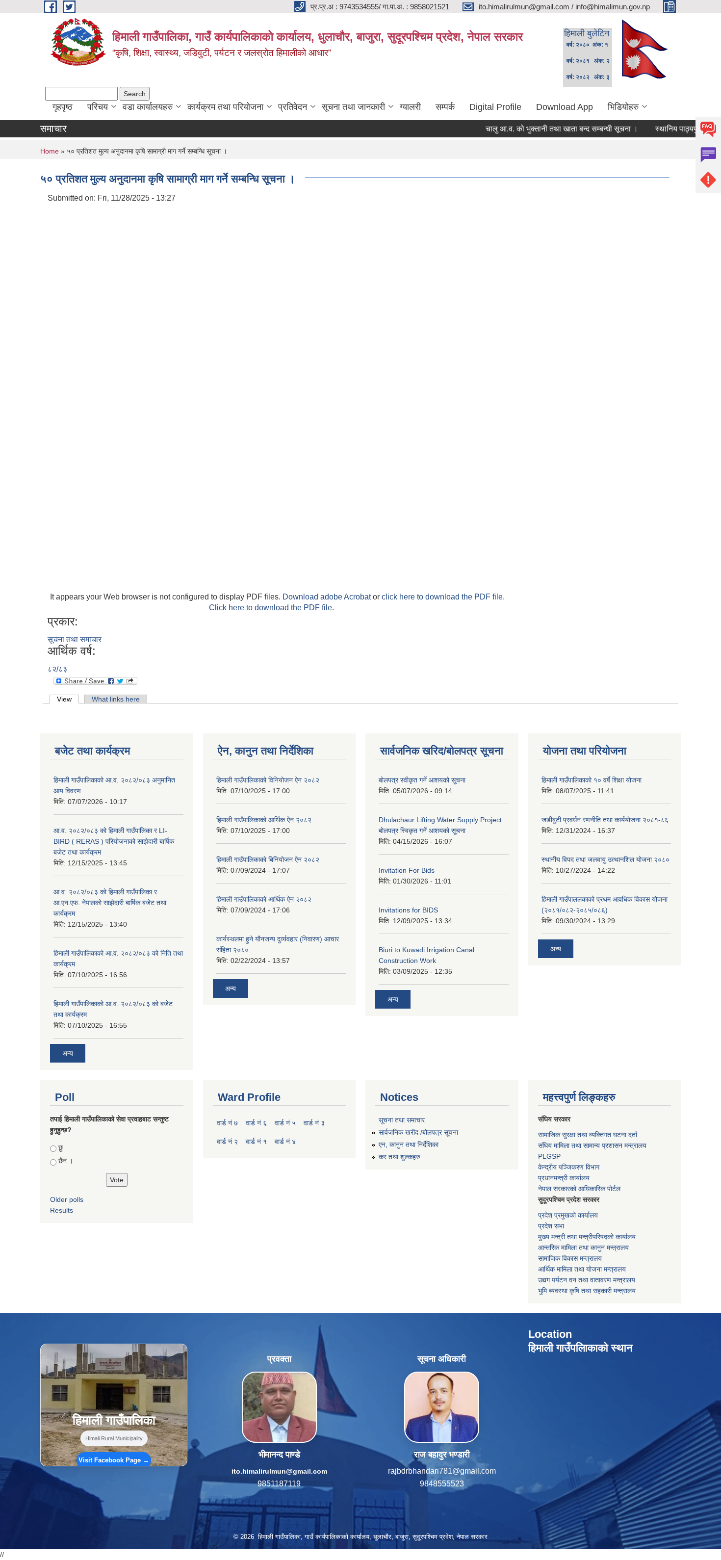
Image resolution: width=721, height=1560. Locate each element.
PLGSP (549, 1156)
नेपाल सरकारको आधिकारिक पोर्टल (579, 1189)
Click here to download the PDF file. (271, 607)
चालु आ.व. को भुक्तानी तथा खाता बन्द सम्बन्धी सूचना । (528, 129)
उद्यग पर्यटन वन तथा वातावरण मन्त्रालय (586, 1280)
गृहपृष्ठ (62, 107)
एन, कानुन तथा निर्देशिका (408, 1144)
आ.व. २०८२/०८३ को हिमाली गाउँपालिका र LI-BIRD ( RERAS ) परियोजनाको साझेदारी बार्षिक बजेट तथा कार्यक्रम (113, 841)
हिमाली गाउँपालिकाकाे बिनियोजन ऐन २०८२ (267, 859)
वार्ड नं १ (256, 1141)
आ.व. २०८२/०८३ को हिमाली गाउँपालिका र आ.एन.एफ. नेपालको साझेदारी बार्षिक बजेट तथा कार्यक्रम (109, 902)
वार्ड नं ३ (314, 1123)
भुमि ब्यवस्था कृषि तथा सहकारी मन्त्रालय (587, 1291)
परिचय (97, 107)
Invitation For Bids (407, 870)
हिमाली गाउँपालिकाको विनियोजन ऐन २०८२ (267, 780)
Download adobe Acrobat (328, 597)
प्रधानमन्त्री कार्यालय (564, 1178)
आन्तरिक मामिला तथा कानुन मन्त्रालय (583, 1247)
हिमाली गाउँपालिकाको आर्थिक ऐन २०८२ (263, 820)
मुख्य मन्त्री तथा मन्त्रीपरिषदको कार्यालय (587, 1237)
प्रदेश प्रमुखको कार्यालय (568, 1215)
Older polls (66, 1199)
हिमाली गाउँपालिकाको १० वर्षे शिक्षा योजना (591, 780)
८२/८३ (57, 669)
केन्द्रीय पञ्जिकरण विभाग (568, 1167)
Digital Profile (495, 107)
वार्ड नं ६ (256, 1123)
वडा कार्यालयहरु (148, 107)
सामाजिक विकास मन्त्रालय (570, 1258)
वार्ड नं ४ (285, 1141)
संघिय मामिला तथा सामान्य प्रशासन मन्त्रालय (592, 1145)
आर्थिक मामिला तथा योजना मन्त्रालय (582, 1269)
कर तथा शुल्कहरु (399, 1157)
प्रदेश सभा (551, 1226)
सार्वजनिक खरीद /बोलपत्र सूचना (418, 1132)
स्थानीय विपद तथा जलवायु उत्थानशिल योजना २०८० (605, 859)
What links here (116, 699)
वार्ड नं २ (227, 1141)
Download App (564, 107)
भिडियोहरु (623, 107)
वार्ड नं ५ (285, 1123)
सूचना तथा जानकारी (353, 107)
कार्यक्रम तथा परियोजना (225, 107)
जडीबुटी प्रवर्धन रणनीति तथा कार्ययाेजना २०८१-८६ (605, 820)
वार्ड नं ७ (227, 1123)
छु (60, 1147)
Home (49, 151)
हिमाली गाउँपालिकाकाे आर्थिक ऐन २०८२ (263, 899)
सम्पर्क (445, 107)
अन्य (67, 1053)
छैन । (65, 1161)
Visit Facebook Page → (113, 1460)
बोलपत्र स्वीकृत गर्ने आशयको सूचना (422, 780)
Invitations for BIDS (408, 910)
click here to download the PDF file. (443, 597)
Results (61, 1210)
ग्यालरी (410, 107)
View (68, 699)
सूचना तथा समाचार (75, 639)
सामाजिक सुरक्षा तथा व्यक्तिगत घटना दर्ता (587, 1135)
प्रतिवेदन (292, 107)
